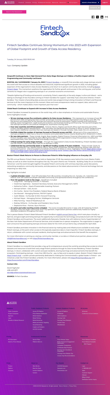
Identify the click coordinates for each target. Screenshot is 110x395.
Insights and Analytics (38, 327)
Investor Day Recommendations (66, 355)
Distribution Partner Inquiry (89, 379)
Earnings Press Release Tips (65, 353)
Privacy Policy (72, 386)
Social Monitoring (37, 324)
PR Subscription (12, 339)
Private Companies (13, 313)
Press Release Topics (63, 339)
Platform (10, 368)
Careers (35, 372)
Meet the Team (37, 368)
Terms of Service (63, 386)
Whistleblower (61, 324)
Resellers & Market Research (16, 320)
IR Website (60, 313)
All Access (84, 311)
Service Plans (36, 339)
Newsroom (62, 2)
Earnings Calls (61, 318)
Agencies (10, 315)
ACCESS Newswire (62, 366)
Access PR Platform (38, 311)
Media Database (37, 315)
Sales (83, 370)
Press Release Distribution (40, 313)
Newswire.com (61, 368)
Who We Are (36, 366)
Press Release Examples (89, 341)
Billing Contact (86, 377)
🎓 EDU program (72, 2)
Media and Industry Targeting (41, 322)
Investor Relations (38, 370)
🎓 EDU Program (86, 344)
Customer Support (87, 372)
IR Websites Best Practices (64, 347)
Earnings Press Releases (64, 320)
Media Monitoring (37, 320)
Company (10, 370)
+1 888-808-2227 (87, 368)
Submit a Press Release (89, 2)
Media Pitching (37, 318)
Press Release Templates (89, 339)
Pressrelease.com (62, 370)
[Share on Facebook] (93, 17)
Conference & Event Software (90, 313)
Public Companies (13, 311)
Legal (9, 318)
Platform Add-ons (37, 341)
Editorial (84, 375)
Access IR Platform (62, 311)
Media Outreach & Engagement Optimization (65, 342)
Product (10, 366)
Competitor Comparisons (64, 345)
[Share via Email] (106, 17)
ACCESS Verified (37, 329)
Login (104, 2)
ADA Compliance (62, 315)
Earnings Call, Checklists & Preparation (64, 350)
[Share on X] (97, 17)
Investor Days (61, 322)
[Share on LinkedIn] (102, 17)
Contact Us (93, 7)
